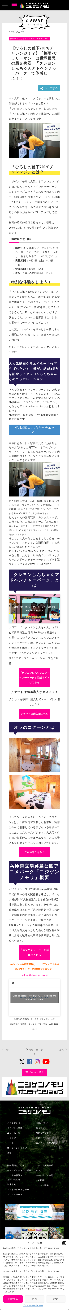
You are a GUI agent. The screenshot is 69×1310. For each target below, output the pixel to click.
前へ (8, 1050)
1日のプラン (42, 1123)
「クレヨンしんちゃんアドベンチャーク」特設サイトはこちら (34, 677)
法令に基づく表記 (44, 1175)
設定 (55, 1298)
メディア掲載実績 (44, 1165)
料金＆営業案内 (43, 1133)
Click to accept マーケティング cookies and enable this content (34, 608)
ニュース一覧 (13, 1133)
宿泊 (9, 1153)
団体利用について (16, 1165)
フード (10, 1143)
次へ (61, 1050)
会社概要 (40, 1180)
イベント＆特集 (15, 1128)
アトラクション (15, 1123)
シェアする (51, 88)
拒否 (34, 1298)
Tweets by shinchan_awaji (34, 997)
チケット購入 (36, 1072)
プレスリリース (15, 1194)
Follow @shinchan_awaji (34, 975)
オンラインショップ (17, 1148)
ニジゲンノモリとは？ (47, 1143)
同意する (13, 1298)
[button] (64, 1243)
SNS (38, 1170)
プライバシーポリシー (33, 1305)
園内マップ (41, 1128)
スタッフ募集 (42, 1185)
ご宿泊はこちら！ (34, 852)
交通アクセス (42, 1138)
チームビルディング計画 (19, 1170)
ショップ (11, 1138)
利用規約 (11, 1184)
